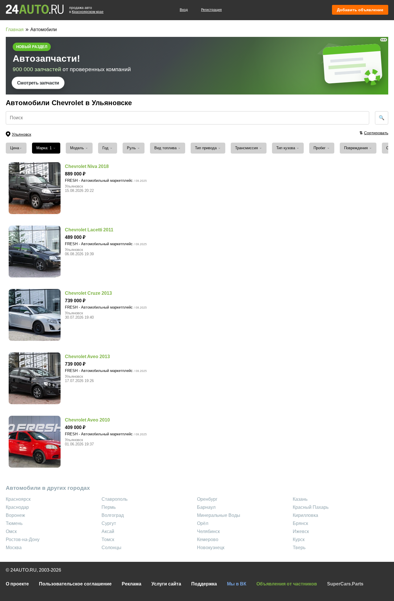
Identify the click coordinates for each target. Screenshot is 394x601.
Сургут (109, 523)
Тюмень (14, 523)
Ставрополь (114, 499)
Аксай (108, 531)
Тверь (299, 547)
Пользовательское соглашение (75, 583)
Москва (14, 547)
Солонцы (111, 547)
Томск (108, 539)
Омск (11, 531)
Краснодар (17, 507)
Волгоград (113, 515)
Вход (184, 10)
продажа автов (86, 10)
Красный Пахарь (311, 507)
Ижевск (301, 531)
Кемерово (207, 539)
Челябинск (208, 531)
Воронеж (15, 515)
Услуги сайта (166, 583)
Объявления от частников (286, 583)
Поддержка (204, 583)
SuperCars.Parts (345, 583)
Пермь (109, 507)
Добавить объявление (360, 9)
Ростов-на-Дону (23, 539)
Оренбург (207, 499)
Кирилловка (305, 515)
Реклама (131, 583)
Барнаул (206, 507)
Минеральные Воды (218, 515)
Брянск (300, 523)
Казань (300, 499)
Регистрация (211, 10)
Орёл (202, 523)
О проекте (17, 583)
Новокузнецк (210, 547)
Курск (299, 539)
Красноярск (18, 499)
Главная (15, 29)
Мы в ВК (236, 583)
